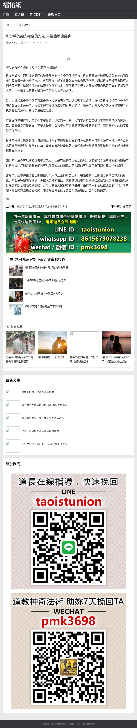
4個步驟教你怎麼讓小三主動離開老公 (45, 280)
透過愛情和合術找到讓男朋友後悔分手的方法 (42, 206)
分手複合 (24, 24)
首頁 (6, 15)
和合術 (19, 15)
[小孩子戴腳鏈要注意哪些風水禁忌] (13, 434)
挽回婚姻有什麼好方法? (51, 357)
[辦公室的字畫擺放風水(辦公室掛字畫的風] (13, 408)
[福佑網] (20, 5)
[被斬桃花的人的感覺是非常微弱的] (16, 309)
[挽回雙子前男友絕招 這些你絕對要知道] (16, 270)
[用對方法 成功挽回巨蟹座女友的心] (16, 296)
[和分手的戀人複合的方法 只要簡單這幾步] (13, 447)
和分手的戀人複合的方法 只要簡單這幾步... (45, 444)
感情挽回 (35, 15)
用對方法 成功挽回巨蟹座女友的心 (44, 293)
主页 (13, 24)
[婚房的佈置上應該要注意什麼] (13, 395)
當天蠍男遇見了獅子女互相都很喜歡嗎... (44, 418)
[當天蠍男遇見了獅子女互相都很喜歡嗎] (13, 421)
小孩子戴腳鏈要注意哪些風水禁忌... (41, 431)
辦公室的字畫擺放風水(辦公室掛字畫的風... (46, 405)
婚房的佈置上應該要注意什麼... (39, 392)
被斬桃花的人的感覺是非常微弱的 (43, 306)
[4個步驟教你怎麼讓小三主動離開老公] (16, 283)
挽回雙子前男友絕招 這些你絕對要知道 (46, 267)
